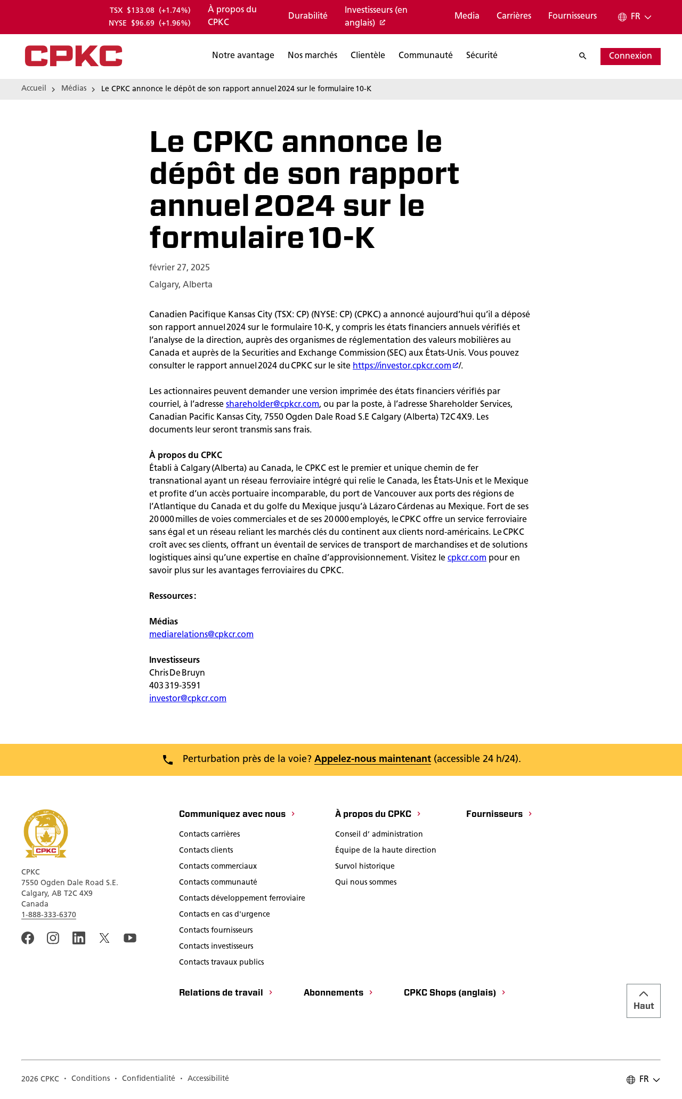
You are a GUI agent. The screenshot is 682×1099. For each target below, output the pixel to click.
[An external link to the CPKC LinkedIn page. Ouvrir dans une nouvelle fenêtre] (78, 938)
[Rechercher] (588, 56)
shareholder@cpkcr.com (272, 404)
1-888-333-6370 (48, 915)
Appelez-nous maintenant (372, 760)
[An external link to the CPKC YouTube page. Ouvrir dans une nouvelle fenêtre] (130, 938)
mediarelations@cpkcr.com (201, 635)
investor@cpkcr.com (187, 699)
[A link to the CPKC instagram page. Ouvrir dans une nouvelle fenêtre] (53, 938)
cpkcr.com (467, 558)
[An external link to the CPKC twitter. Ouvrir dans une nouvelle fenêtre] (104, 938)
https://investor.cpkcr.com (402, 366)
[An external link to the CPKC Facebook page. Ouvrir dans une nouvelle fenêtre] (27, 938)
